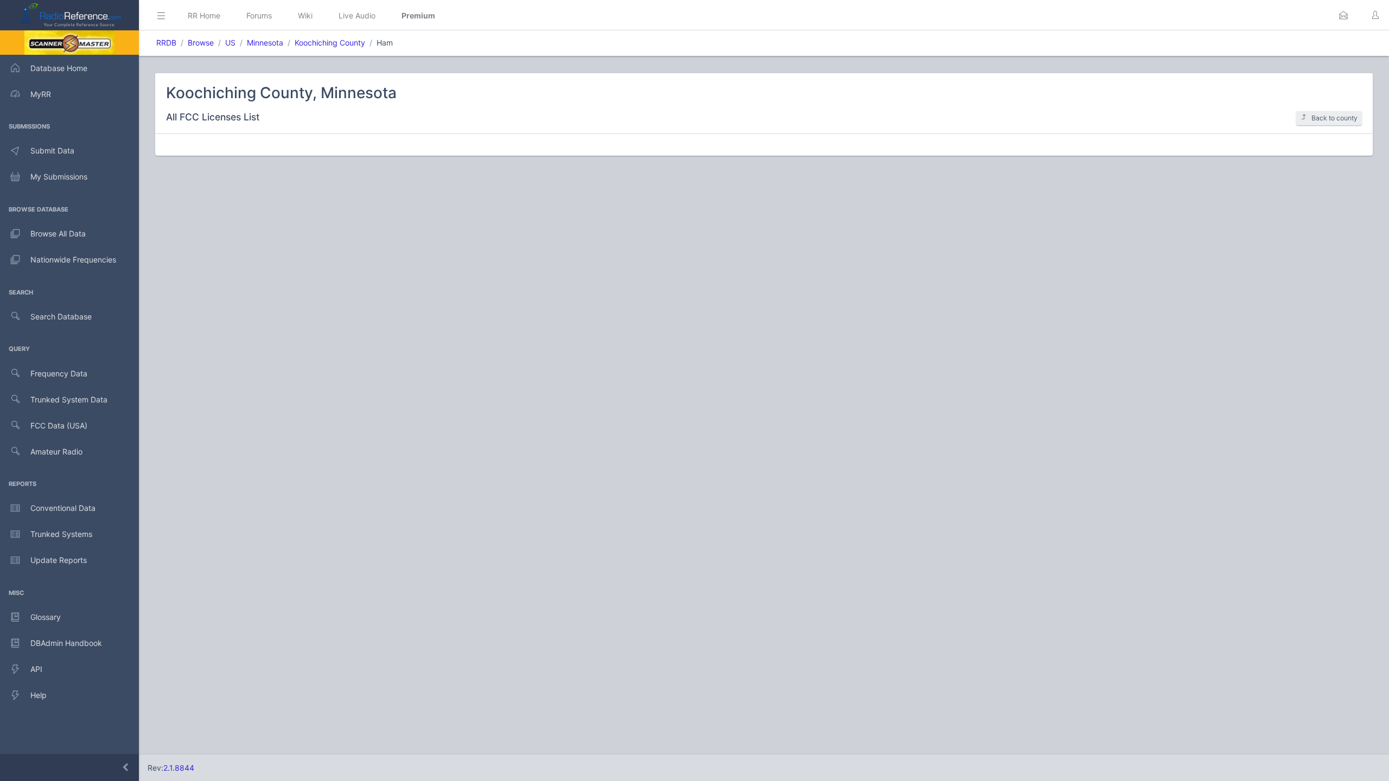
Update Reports (58, 560)
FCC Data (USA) (58, 425)
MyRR (40, 94)
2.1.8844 (178, 767)
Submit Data (52, 150)
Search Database (61, 316)
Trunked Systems (61, 534)
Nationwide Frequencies (73, 259)
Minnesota (265, 42)
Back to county (1334, 118)
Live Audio (357, 15)
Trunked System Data (68, 399)
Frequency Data (58, 373)
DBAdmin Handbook (66, 643)
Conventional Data (62, 508)
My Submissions (58, 176)
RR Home (204, 15)
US (230, 42)
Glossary (45, 617)
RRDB (166, 42)
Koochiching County (330, 42)
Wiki (305, 15)
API (36, 669)
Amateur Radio (56, 451)
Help (38, 695)
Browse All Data (58, 233)
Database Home (58, 68)
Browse (201, 42)
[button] (1343, 15)
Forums (259, 15)
